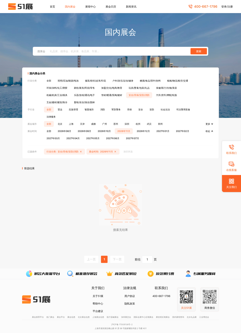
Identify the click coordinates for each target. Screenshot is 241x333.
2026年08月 (64, 131)
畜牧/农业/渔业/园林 (84, 102)
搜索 (198, 51)
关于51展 (98, 296)
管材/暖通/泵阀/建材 (111, 95)
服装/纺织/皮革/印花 (95, 80)
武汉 (149, 123)
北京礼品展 (192, 317)
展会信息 (71, 317)
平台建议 (98, 311)
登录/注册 (227, 6)
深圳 (127, 123)
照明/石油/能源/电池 (68, 80)
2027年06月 (112, 138)
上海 (71, 123)
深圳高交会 (126, 317)
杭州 (138, 123)
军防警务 (116, 109)
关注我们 (231, 187)
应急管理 (73, 109)
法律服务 (51, 116)
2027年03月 (53, 138)
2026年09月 (84, 131)
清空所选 (128, 151)
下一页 (117, 259)
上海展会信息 (98, 317)
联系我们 (231, 153)
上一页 (91, 259)
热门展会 (50, 317)
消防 (102, 109)
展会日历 (111, 6)
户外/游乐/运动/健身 (122, 80)
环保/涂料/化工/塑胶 (57, 87)
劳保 (129, 109)
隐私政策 (129, 303)
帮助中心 (98, 303)
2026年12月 (143, 131)
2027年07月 (132, 138)
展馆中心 (90, 6)
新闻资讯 (131, 6)
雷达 (60, 109)
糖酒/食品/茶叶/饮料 (150, 80)
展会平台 (61, 317)
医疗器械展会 (113, 317)
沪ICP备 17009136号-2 (121, 324)
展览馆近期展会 (163, 317)
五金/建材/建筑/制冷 (57, 102)
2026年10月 (104, 131)
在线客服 (231, 170)
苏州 (115, 123)
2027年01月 (162, 131)
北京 (60, 123)
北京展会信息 (84, 317)
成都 (93, 123)
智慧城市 (89, 109)
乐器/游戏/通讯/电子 (84, 95)
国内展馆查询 (178, 317)
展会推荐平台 (38, 317)
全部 (49, 80)
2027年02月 (182, 131)
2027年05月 (93, 138)
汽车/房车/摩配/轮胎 (166, 95)
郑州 (160, 123)
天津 (82, 123)
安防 (152, 109)
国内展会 (70, 6)
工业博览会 (204, 317)
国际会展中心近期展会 (143, 317)
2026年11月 (123, 131)
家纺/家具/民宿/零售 (84, 87)
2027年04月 (73, 138)
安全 (140, 109)
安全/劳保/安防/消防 (139, 95)
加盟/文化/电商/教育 (111, 87)
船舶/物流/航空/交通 (177, 80)
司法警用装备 (183, 109)
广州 (104, 123)
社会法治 (165, 109)
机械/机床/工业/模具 (57, 95)
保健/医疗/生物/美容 (166, 87)
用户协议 (129, 296)
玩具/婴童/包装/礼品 (139, 87)
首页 (52, 6)
